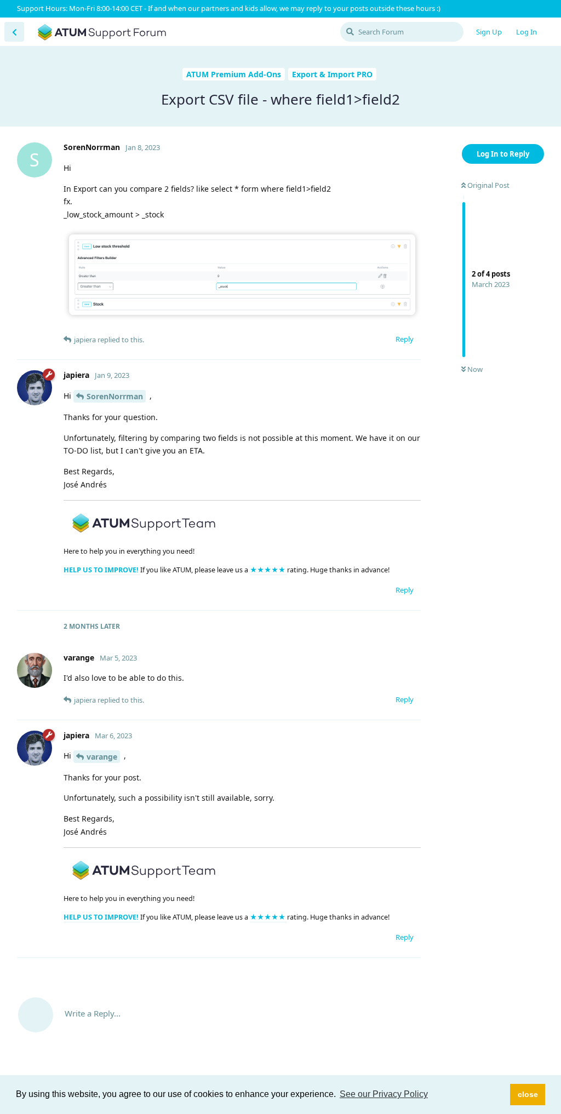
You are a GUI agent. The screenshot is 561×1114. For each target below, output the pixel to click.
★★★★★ (268, 570)
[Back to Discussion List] (14, 32)
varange (102, 756)
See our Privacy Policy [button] (384, 1094)
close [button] (528, 1094)
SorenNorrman (115, 396)
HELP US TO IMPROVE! (102, 570)
